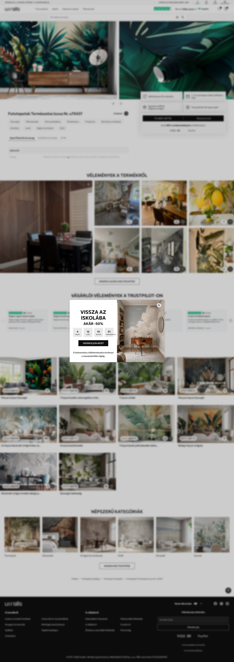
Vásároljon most (93, 343)
